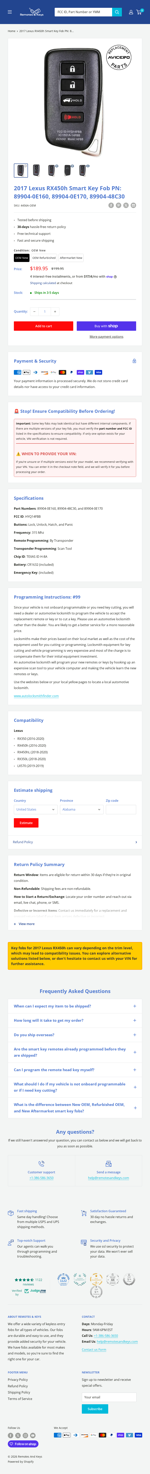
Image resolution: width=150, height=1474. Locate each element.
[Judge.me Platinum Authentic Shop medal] (80, 1279)
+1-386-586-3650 (41, 1178)
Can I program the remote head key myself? (54, 1069)
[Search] (117, 12)
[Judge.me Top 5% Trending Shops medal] (96, 1292)
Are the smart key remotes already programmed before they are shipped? (70, 1052)
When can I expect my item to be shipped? (52, 1006)
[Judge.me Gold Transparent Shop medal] (96, 1279)
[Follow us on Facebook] (10, 1435)
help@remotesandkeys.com (108, 1178)
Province (66, 800)
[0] (139, 12)
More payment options (106, 336)
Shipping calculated (43, 283)
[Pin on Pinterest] (118, 205)
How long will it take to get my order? (48, 1020)
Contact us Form (94, 1349)
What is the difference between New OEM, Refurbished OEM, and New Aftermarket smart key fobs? (69, 1107)
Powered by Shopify (21, 1461)
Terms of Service (20, 1399)
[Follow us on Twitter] (18, 1435)
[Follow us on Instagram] (25, 1435)
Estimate (26, 823)
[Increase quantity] (55, 311)
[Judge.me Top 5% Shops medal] (129, 1279)
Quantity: (21, 311)
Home (11, 31)
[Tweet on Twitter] (126, 205)
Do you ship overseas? (34, 1034)
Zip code (112, 800)
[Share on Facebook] (111, 205)
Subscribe (95, 1409)
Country (20, 800)
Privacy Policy (18, 1379)
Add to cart (43, 326)
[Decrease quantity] (34, 311)
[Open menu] (10, 11)
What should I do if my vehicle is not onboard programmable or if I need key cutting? (69, 1087)
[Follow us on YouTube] (33, 1435)
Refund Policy (23, 842)
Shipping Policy (19, 1392)
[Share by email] (133, 205)
